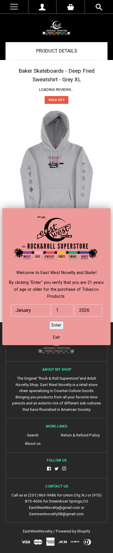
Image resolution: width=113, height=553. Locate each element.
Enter (56, 325)
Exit (56, 337)
